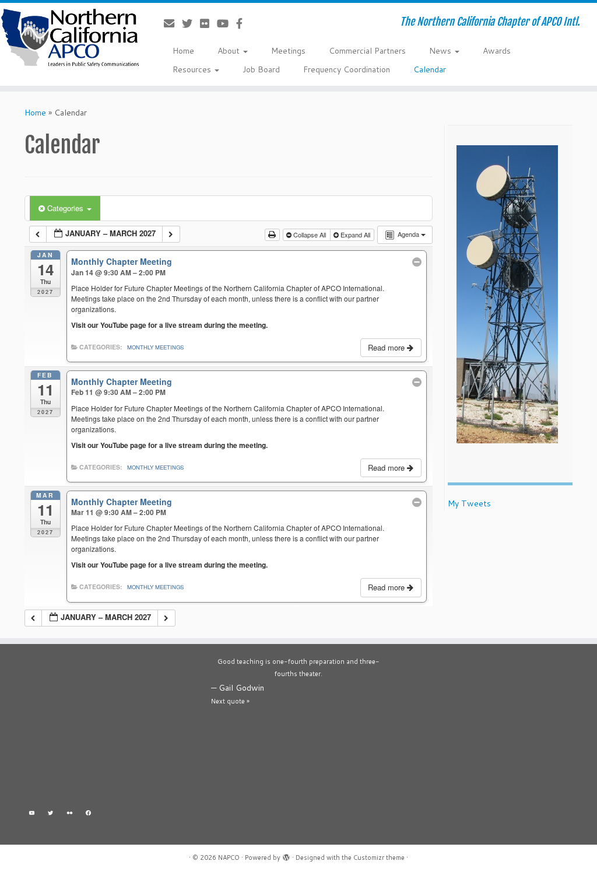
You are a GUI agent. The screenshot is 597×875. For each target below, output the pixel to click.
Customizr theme (379, 857)
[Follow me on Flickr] (208, 23)
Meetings (288, 51)
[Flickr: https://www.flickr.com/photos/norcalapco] (70, 814)
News (441, 51)
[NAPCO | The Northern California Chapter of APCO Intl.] (70, 38)
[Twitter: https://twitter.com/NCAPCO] (51, 814)
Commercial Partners (367, 51)
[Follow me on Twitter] (191, 23)
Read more (387, 347)
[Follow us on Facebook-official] (243, 23)
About (229, 51)
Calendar (429, 69)
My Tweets (469, 503)
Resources (193, 69)
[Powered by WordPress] (286, 855)
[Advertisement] (111, 729)
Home (183, 51)
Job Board (261, 69)
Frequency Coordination (346, 69)
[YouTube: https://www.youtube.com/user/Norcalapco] (32, 814)
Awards (497, 51)
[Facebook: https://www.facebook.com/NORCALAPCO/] (89, 814)
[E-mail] (173, 23)
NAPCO (229, 857)
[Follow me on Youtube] (226, 23)
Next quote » (230, 701)
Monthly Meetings (155, 347)
